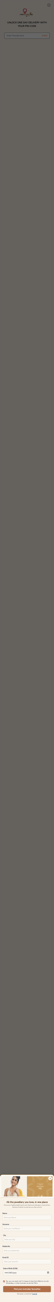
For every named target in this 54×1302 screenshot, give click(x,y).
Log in (34, 1294)
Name (4, 1213)
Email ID (5, 1257)
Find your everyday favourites (27, 1289)
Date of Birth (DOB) (10, 1268)
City (4, 1235)
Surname (5, 1224)
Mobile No (6, 1246)
